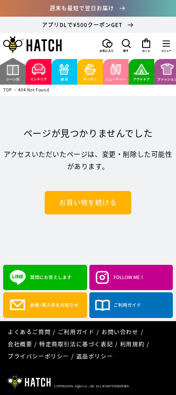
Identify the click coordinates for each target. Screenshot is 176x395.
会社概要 (20, 344)
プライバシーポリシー (38, 356)
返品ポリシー (94, 356)
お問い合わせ (120, 331)
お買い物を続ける (88, 202)
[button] (126, 45)
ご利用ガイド (76, 331)
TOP (7, 90)
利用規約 (132, 344)
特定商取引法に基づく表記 (76, 344)
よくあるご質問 (29, 331)
